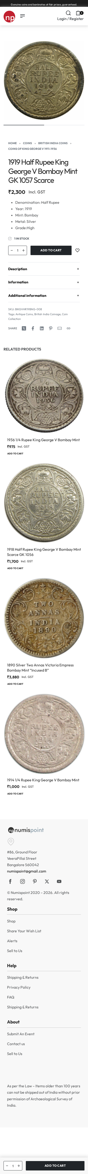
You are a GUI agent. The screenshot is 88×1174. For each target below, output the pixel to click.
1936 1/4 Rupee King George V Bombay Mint (43, 439)
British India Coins (53, 143)
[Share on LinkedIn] (42, 328)
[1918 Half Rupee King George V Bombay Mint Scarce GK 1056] (44, 503)
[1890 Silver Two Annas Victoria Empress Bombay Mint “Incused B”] (44, 618)
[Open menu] (22, 16)
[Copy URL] (68, 328)
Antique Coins (24, 314)
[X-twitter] (47, 881)
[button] (15, 454)
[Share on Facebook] (33, 328)
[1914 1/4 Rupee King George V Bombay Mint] (44, 733)
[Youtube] (59, 881)
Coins (27, 143)
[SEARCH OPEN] (68, 13)
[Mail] (59, 328)
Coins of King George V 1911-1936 (32, 149)
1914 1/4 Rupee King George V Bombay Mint (43, 779)
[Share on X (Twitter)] (24, 328)
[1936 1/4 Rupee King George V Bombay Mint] (44, 395)
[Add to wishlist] (77, 250)
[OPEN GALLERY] (44, 80)
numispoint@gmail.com (26, 871)
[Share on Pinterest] (51, 328)
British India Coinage (47, 314)
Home (12, 143)
